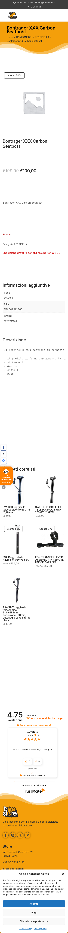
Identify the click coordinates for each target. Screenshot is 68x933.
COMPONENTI (24, 37)
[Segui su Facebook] (6, 835)
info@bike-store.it (13, 868)
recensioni (44, 718)
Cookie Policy (25, 928)
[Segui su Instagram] (13, 835)
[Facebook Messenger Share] (3, 461)
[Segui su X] (20, 835)
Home (10, 37)
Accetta (34, 903)
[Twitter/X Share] (3, 454)
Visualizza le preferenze (34, 921)
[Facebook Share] (3, 447)
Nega (34, 912)
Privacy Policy (40, 928)
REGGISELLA (42, 37)
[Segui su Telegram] (27, 835)
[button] (63, 873)
